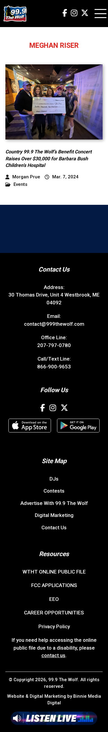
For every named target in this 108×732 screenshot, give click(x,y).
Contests (54, 491)
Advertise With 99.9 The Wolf (54, 503)
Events (20, 184)
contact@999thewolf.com (54, 324)
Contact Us (54, 527)
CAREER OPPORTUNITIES (54, 613)
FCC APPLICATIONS (54, 585)
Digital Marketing (54, 515)
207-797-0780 (54, 345)
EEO (54, 599)
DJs (54, 479)
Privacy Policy (54, 626)
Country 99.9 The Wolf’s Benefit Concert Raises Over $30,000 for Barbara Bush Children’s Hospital (48, 158)
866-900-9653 (54, 367)
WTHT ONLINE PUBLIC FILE (54, 572)
